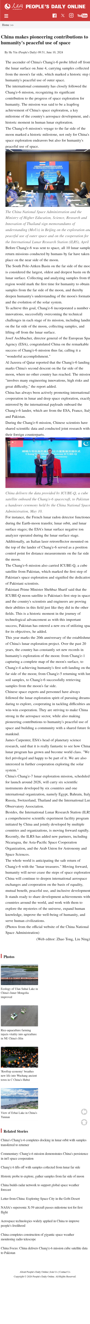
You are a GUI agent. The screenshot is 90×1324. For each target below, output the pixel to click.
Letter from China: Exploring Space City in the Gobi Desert (40, 1198)
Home (5, 25)
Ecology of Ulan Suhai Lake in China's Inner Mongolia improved (19, 993)
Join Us (54, 1271)
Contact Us (64, 1271)
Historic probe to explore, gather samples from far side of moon (42, 1176)
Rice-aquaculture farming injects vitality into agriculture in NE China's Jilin (19, 1034)
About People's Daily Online (34, 1271)
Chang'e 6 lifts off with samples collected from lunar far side (40, 1167)
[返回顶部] (84, 1122)
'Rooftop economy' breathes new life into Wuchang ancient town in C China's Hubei (19, 1075)
